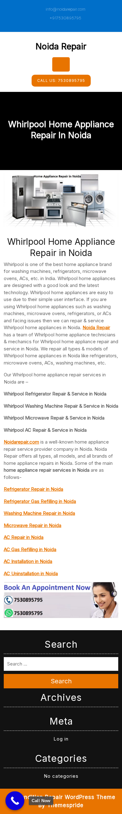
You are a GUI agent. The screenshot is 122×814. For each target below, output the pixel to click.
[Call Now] (14, 800)
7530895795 (61, 80)
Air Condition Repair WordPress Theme (61, 797)
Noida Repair (61, 46)
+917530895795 (64, 17)
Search (61, 681)
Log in (61, 739)
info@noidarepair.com (64, 9)
